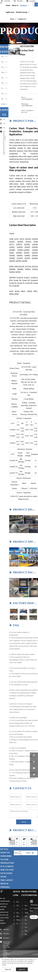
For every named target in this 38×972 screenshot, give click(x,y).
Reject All (8, 969)
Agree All (22, 969)
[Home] (1, 3)
